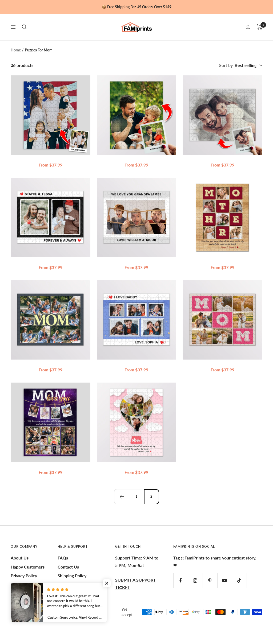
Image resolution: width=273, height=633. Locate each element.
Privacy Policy (24, 575)
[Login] (248, 27)
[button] (107, 583)
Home (16, 50)
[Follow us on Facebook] (180, 580)
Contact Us (68, 566)
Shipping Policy (72, 575)
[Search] (24, 27)
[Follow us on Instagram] (195, 580)
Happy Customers (28, 566)
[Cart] (259, 27)
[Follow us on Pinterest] (210, 580)
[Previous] (121, 496)
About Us (20, 557)
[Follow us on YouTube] (224, 580)
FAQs (63, 557)
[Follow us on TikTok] (239, 580)
